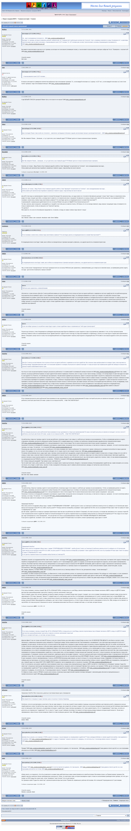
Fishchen (26, 217)
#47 (128, 226)
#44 (128, 124)
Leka (34, 217)
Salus (3, 281)
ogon (25, 58)
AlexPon (4, 353)
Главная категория (23, 19)
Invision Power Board (63, 823)
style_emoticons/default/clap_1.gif (78, 559)
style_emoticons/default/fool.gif (33, 387)
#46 (128, 180)
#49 (128, 281)
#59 (128, 728)
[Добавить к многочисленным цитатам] (116, 62)
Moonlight (5, 152)
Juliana (31, 217)
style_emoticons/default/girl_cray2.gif (34, 571)
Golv (22, 58)
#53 (128, 423)
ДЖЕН (4, 180)
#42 (128, 67)
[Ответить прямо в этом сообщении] (124, 62)
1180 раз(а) (14, 85)
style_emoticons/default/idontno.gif (75, 99)
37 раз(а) (13, 168)
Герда (52, 217)
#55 (128, 537)
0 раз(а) (13, 141)
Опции (109, 26)
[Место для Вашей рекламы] (105, 5)
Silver (3, 124)
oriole (49, 217)
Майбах (4, 29)
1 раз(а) (13, 298)
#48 (128, 253)
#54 (128, 483)
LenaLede (38, 217)
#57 (128, 622)
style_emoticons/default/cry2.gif (93, 451)
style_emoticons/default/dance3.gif (34, 51)
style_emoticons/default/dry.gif (56, 38)
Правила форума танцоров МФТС (31, 10)
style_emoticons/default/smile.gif (60, 83)
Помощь (104, 10)
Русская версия (54, 823)
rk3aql (4, 728)
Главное (33, 19)
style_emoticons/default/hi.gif (114, 575)
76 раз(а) (13, 46)
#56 (128, 587)
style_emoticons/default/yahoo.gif (43, 567)
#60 (128, 758)
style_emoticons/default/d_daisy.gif (95, 385)
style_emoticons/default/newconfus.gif (114, 656)
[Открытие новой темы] (124, 22)
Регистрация (72, 14)
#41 (128, 29)
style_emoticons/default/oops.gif (79, 459)
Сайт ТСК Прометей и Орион (10, 10)
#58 (128, 690)
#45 (128, 151)
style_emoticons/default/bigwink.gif (114, 133)
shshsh (31, 474)
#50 (128, 319)
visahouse (5, 226)
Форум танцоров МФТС (10, 19)
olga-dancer (44, 217)
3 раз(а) (13, 745)
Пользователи (117, 10)
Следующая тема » (124, 800)
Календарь (125, 10)
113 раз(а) (13, 242)
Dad (22, 474)
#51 (128, 353)
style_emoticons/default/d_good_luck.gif (56, 387)
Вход (67, 14)
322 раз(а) (13, 776)
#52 (128, 395)
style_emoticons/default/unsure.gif (34, 44)
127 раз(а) (13, 370)
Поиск (109, 10)
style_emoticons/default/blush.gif (46, 750)
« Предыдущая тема (107, 800)
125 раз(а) (13, 707)
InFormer (4, 690)
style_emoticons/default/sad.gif (90, 748)
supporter (36, 474)
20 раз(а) (13, 196)
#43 (128, 96)
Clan (22, 217)
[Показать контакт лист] (10, 62)
